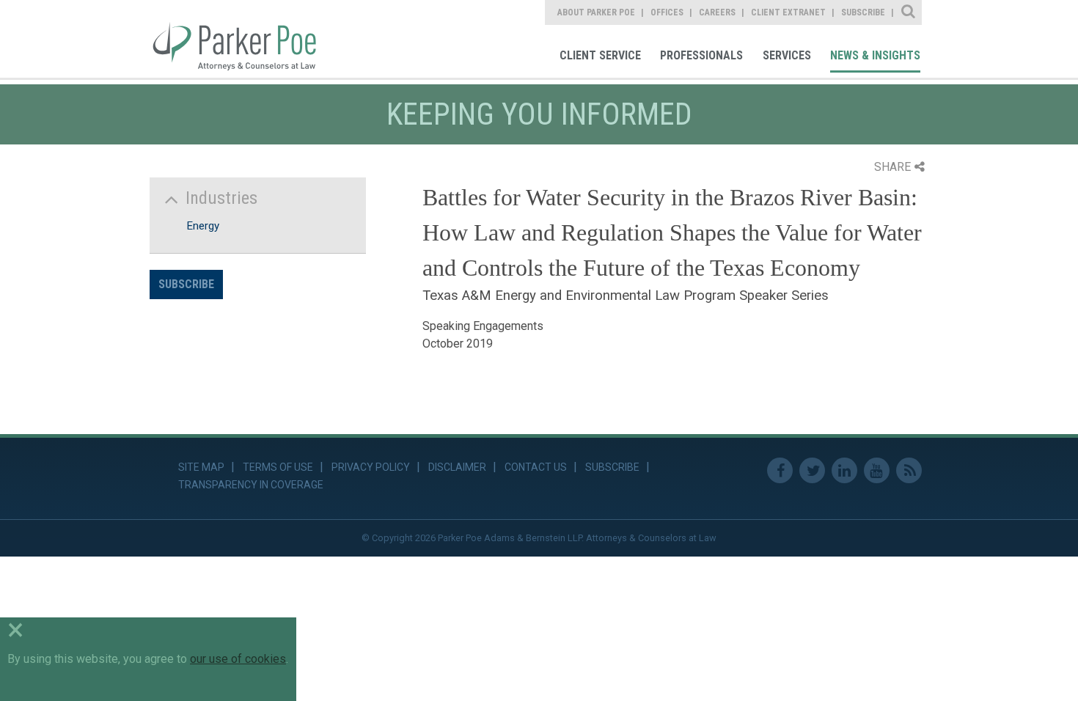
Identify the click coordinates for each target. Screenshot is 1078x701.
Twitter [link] (812, 470)
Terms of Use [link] (278, 467)
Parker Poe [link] (243, 38)
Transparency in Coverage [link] (250, 485)
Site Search (909, 12)
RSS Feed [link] (909, 470)
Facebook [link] (780, 470)
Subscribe (186, 284)
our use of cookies (238, 659)
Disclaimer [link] (457, 467)
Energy (202, 225)
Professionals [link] (701, 55)
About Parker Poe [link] (596, 12)
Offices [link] (666, 12)
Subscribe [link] (863, 12)
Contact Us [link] (536, 467)
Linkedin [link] (844, 470)
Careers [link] (717, 12)
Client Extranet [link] (788, 12)
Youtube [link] (877, 470)
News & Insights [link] (875, 55)
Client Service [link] (600, 55)
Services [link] (787, 55)
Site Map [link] (201, 467)
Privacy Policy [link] (370, 467)
